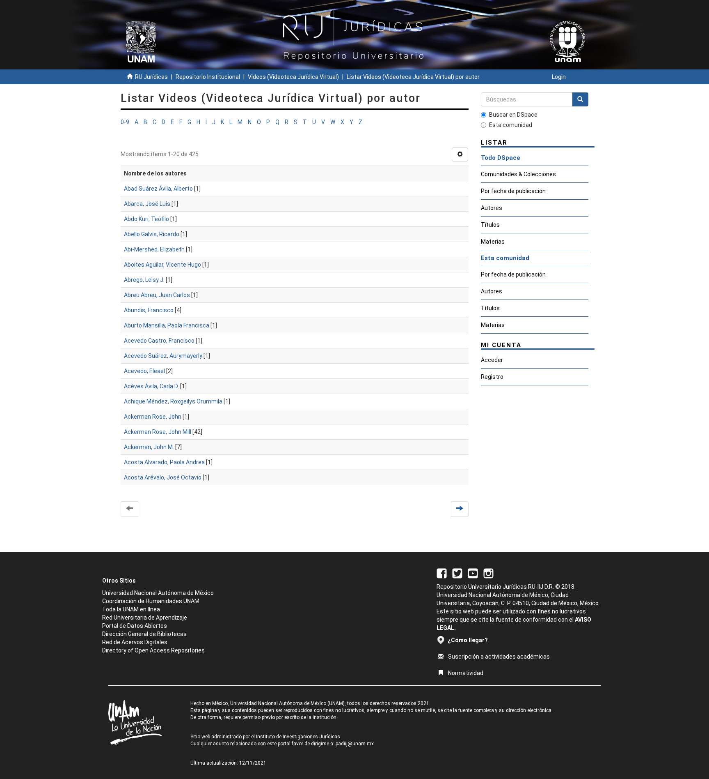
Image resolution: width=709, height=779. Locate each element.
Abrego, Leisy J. (144, 280)
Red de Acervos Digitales (134, 642)
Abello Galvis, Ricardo (151, 234)
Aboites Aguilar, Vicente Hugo (162, 264)
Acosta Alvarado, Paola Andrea (164, 462)
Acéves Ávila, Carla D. (151, 386)
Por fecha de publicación (513, 191)
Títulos (490, 224)
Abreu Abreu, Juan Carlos (157, 295)
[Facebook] (442, 572)
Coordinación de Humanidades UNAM (150, 601)
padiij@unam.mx (355, 744)
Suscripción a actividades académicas (499, 656)
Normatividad (465, 673)
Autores (491, 208)
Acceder (492, 360)
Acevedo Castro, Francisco (159, 340)
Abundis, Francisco (149, 310)
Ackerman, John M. (149, 447)
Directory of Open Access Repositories (153, 650)
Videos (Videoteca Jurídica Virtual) (293, 77)
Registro (492, 376)
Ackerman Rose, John (152, 416)
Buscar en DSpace (513, 114)
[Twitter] (457, 572)
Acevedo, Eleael (144, 371)
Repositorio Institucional (208, 77)
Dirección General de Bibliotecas (144, 634)
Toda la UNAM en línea (131, 609)
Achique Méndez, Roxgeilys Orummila (173, 401)
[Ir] (580, 99)
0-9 (125, 122)
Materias (493, 241)
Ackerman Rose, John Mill (157, 432)
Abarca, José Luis (147, 204)
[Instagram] (488, 572)
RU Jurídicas (151, 77)
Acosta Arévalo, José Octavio (162, 477)
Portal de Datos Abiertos (134, 625)
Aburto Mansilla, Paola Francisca (166, 325)
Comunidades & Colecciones (518, 174)
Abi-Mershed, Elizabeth (154, 249)
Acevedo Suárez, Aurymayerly (163, 356)
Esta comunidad (510, 125)
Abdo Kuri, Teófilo (146, 219)
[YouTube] (473, 572)
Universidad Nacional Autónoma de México (158, 593)
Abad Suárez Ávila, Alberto (158, 188)
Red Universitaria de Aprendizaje (144, 617)
